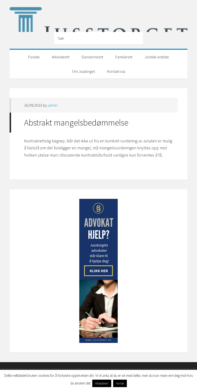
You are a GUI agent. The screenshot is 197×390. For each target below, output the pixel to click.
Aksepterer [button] (101, 383)
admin (52, 105)
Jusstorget (98, 17)
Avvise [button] (120, 383)
